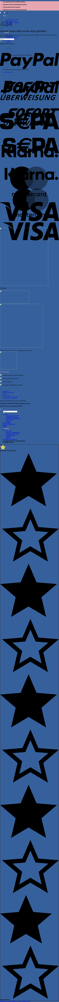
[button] (4, 15)
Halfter (5, 29)
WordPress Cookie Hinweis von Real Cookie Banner (15, 1001)
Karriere (8, 42)
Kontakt (8, 40)
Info (4, 33)
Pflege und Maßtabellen (12, 36)
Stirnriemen (9, 420)
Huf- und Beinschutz (9, 28)
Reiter (5, 427)
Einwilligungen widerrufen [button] (10, 398)
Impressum (6, 391)
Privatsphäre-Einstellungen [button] (10, 396)
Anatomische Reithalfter (12, 22)
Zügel (7, 421)
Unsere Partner (10, 435)
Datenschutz (6, 395)
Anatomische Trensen (12, 416)
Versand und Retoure (12, 38)
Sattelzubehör (7, 423)
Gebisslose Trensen (12, 417)
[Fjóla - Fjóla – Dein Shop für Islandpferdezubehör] (4, 12)
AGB (4, 394)
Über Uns (9, 431)
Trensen (5, 18)
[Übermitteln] (3, 413)
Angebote (6, 428)
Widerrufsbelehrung (8, 392)
